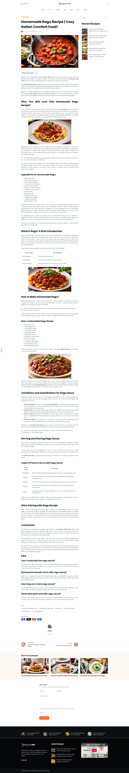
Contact (85, 9)
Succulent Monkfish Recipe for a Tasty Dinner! (77, 733)
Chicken (58, 9)
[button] (1, 350)
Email (42, 712)
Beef (65, 9)
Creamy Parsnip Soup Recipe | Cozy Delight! (92, 676)
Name (42, 691)
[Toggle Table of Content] (35, 73)
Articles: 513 (49, 634)
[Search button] (106, 17)
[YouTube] (26, 3)
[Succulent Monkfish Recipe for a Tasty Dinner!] (68, 734)
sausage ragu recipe (38, 611)
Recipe (50, 9)
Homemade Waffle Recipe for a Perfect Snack (34, 676)
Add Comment (44, 696)
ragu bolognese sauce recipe (46, 608)
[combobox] (93, 17)
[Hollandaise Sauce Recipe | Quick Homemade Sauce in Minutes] (85, 38)
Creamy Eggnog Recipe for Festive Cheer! (33, 733)
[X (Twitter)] (29, 619)
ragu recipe (58, 608)
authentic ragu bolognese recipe (29, 608)
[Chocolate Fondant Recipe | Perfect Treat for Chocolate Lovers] (85, 31)
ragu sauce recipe (26, 611)
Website (59, 691)
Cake (71, 9)
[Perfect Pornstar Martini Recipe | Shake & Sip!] (90, 734)
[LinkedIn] (24, 3)
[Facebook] (21, 3)
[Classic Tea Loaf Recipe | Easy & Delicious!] (45, 734)
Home (43, 9)
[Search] (107, 3)
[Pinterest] (34, 619)
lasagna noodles (59, 491)
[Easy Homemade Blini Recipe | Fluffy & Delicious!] (64, 666)
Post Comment (44, 718)
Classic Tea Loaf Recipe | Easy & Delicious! (55, 733)
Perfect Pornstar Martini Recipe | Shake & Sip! (99, 733)
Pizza (78, 9)
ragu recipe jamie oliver (69, 608)
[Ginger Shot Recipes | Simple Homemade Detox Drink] (85, 44)
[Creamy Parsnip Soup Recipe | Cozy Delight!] (94, 666)
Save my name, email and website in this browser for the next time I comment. (57, 708)
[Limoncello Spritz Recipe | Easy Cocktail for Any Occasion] (85, 50)
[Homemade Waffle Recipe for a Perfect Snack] (35, 666)
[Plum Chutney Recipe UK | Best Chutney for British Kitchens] (85, 57)
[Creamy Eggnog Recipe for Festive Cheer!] (23, 734)
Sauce (27, 16)
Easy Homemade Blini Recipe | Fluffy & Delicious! (64, 676)
